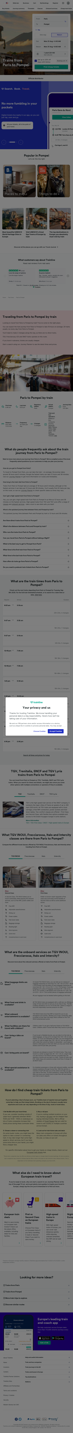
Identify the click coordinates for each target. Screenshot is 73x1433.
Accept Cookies (56, 731)
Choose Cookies (39, 731)
